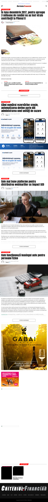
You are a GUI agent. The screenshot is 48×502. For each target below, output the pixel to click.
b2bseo (7, 262)
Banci (8, 495)
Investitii (20, 495)
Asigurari (4, 495)
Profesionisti (43, 495)
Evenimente (37, 495)
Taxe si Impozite (31, 495)
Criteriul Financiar (9, 22)
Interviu (25, 495)
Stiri (11, 495)
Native (7, 115)
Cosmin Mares (9, 188)
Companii (15, 495)
